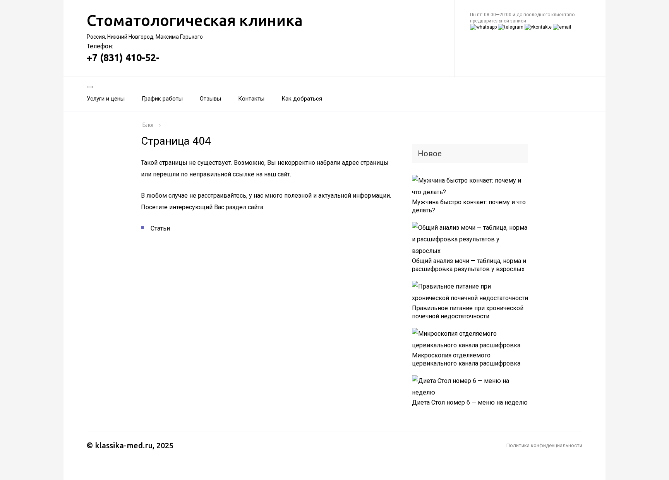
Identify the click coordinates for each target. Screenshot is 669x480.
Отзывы (210, 98)
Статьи (160, 228)
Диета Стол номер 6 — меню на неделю (470, 402)
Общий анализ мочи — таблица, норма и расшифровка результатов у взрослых (469, 265)
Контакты (251, 98)
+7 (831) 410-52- (123, 57)
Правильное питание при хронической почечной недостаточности (467, 312)
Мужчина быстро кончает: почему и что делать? (469, 206)
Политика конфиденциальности (544, 445)
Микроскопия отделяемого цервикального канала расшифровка (466, 359)
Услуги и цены (106, 98)
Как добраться (301, 98)
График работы (162, 98)
